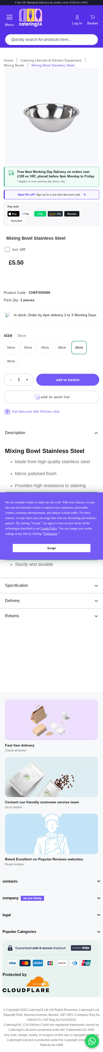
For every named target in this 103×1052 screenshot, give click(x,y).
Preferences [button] (50, 533)
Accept (51, 548)
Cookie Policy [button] (48, 528)
